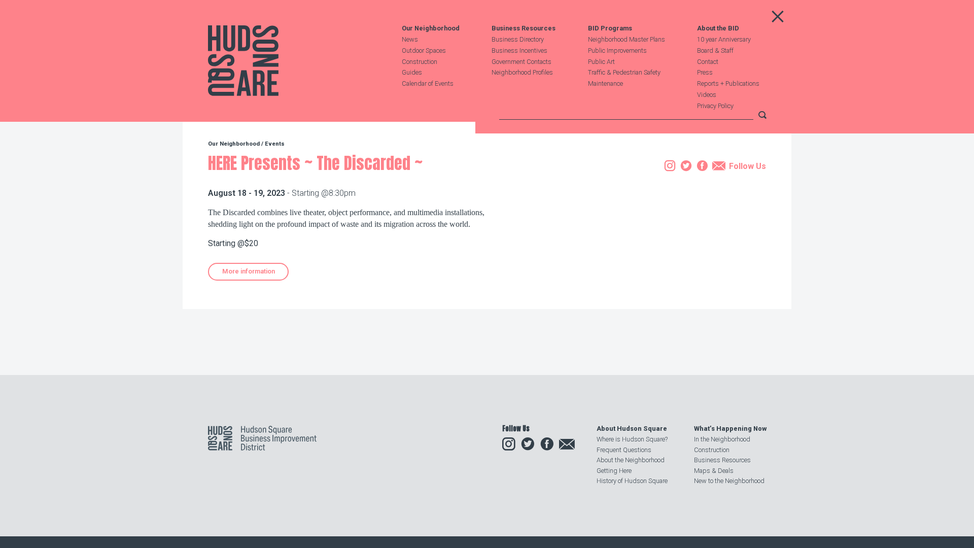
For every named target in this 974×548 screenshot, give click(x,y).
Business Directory (518, 39)
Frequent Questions (624, 450)
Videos (706, 94)
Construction (419, 61)
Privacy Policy (715, 106)
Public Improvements (617, 50)
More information (248, 271)
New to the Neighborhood (729, 481)
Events (275, 144)
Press (705, 72)
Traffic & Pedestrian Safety (624, 72)
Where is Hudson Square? (632, 439)
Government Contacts (521, 61)
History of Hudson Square (632, 481)
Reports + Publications (728, 83)
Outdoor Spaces (424, 50)
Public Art (601, 61)
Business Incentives (519, 50)
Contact (707, 61)
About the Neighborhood (631, 460)
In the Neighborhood (722, 439)
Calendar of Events (428, 83)
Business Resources (523, 28)
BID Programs (610, 28)
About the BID (718, 28)
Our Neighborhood (431, 28)
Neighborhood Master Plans (626, 39)
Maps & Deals (714, 470)
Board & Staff (715, 50)
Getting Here (614, 470)
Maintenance (605, 83)
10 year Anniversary (724, 39)
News (410, 39)
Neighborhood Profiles (522, 72)
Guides (412, 72)
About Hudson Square (632, 428)
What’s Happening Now (730, 428)
